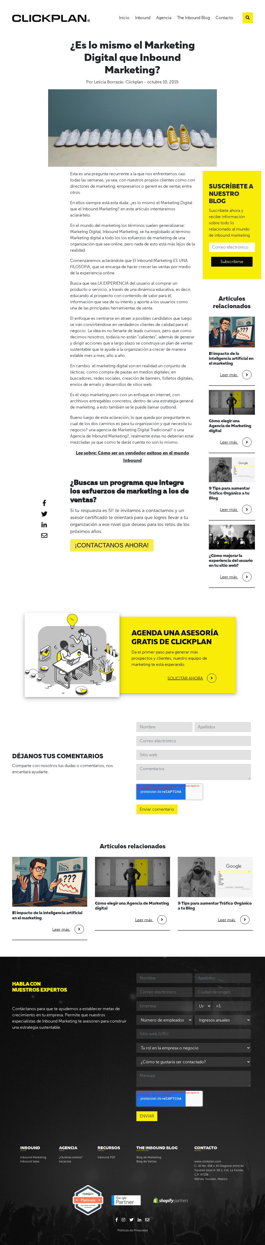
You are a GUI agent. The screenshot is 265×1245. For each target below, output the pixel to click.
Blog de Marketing (148, 1157)
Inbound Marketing (33, 1157)
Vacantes (65, 1161)
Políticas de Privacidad (132, 1230)
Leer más (229, 374)
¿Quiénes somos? (70, 1157)
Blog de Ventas (146, 1161)
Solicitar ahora (185, 678)
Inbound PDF (106, 1157)
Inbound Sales (29, 1161)
